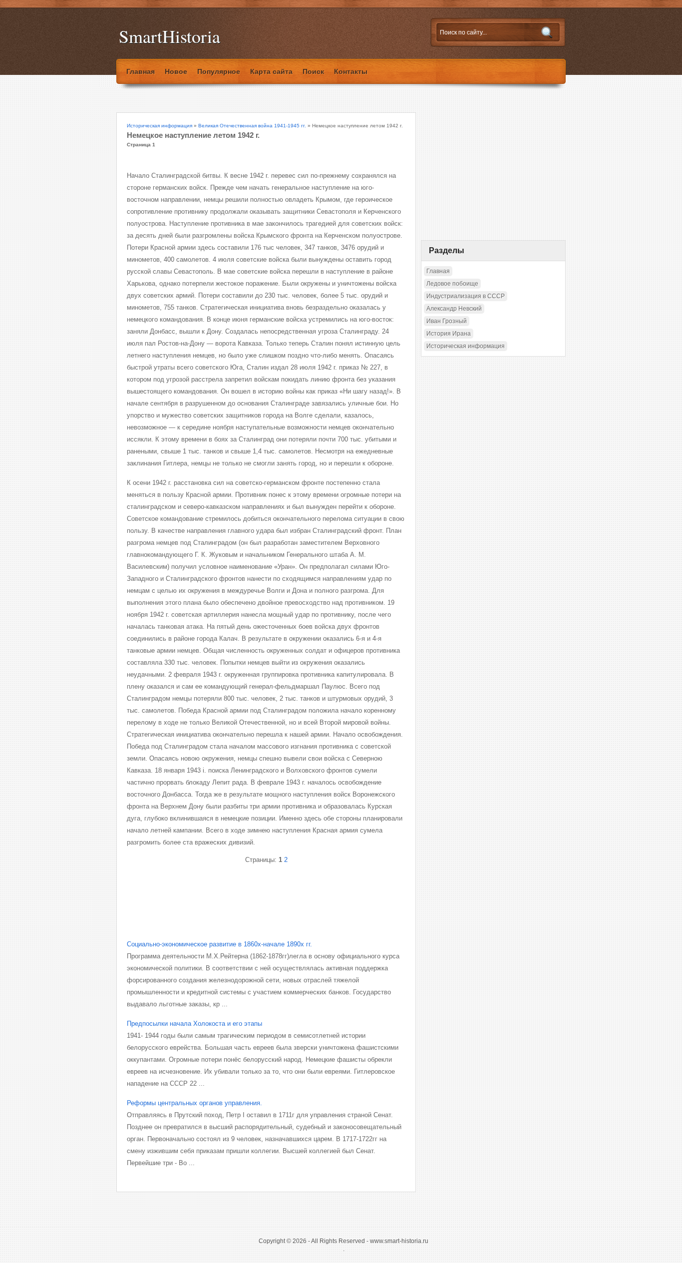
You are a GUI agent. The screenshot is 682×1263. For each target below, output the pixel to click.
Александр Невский (454, 308)
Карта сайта (271, 71)
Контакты (350, 71)
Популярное (218, 71)
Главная (140, 71)
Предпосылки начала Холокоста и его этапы (194, 1023)
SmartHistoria (169, 36)
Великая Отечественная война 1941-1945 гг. (252, 125)
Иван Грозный (446, 321)
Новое (176, 71)
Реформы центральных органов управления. (194, 1103)
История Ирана (448, 333)
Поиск (313, 71)
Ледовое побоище (452, 283)
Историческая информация (159, 125)
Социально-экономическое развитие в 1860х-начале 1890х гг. (219, 944)
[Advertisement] (243, 893)
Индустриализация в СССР (465, 296)
